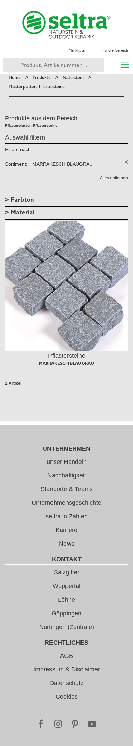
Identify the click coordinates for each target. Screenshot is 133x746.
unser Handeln (67, 461)
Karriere (66, 529)
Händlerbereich (115, 50)
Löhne (66, 599)
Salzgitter (66, 572)
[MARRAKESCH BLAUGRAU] (66, 286)
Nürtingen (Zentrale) (66, 626)
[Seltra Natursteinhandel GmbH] (66, 24)
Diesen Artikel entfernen (126, 162)
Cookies (67, 696)
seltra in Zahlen (67, 516)
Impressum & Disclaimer (66, 669)
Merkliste (77, 50)
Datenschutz (66, 683)
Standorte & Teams (67, 489)
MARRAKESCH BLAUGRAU (66, 363)
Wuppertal (66, 586)
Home (15, 77)
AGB (66, 655)
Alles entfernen (114, 178)
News (66, 543)
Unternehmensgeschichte (66, 502)
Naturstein (73, 77)
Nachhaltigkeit (66, 475)
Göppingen (66, 613)
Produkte (42, 77)
